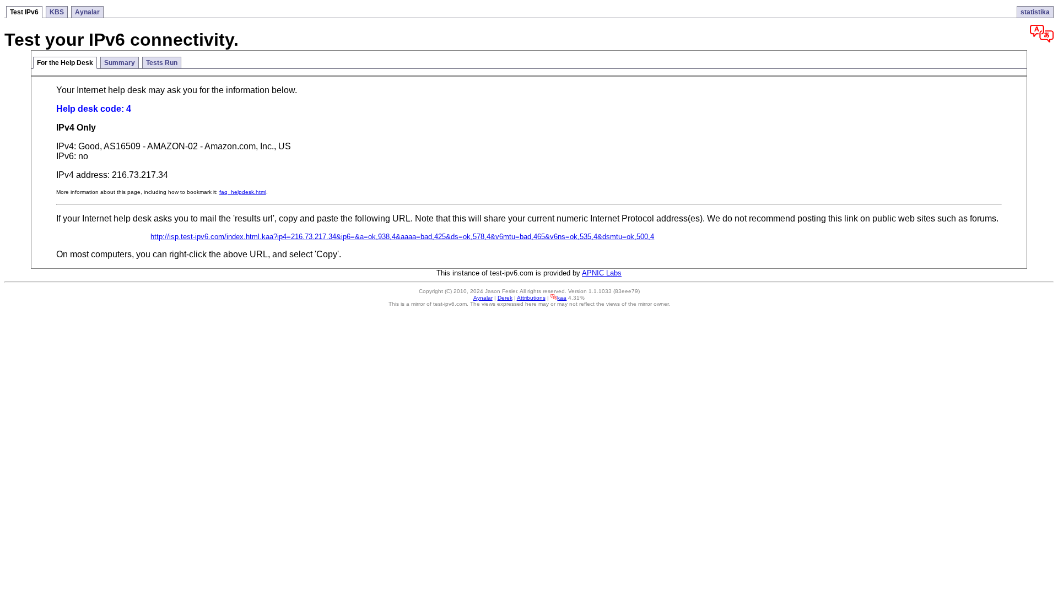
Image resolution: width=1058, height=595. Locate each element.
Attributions (531, 298)
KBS (57, 12)
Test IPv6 (24, 12)
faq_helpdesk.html (242, 192)
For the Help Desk (65, 63)
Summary (119, 63)
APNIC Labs (602, 273)
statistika (1035, 12)
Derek (505, 298)
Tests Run (161, 63)
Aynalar (87, 12)
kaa (561, 298)
